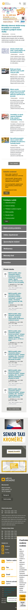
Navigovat (6, 495)
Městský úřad (9, 256)
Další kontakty (7, 499)
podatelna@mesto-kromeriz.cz (14, 576)
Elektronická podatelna (12, 228)
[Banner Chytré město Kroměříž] (14, 466)
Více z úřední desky (14, 409)
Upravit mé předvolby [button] (23, 604)
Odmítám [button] (23, 599)
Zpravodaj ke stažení (11, 242)
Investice (7, 262)
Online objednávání (11, 235)
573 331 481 (9, 569)
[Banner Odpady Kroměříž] (14, 451)
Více (6, 193)
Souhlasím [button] (23, 596)
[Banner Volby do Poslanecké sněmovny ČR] (14, 424)
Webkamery (8, 249)
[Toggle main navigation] (24, 3)
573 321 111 (9, 562)
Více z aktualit (14, 163)
